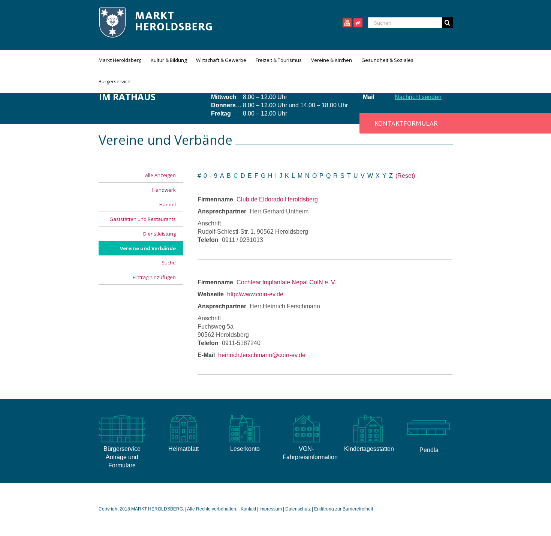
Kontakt (249, 509)
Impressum (270, 509)
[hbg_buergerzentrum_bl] (428, 415)
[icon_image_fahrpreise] (306, 415)
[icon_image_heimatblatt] (183, 415)
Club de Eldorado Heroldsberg (277, 199)
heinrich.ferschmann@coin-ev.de (261, 355)
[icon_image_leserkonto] (244, 415)
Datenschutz (298, 509)
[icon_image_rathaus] (122, 415)
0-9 (212, 176)
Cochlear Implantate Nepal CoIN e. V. (286, 282)
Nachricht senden (418, 97)
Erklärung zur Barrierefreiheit (343, 509)
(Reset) (405, 176)
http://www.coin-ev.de (255, 294)
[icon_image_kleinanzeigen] (367, 415)
